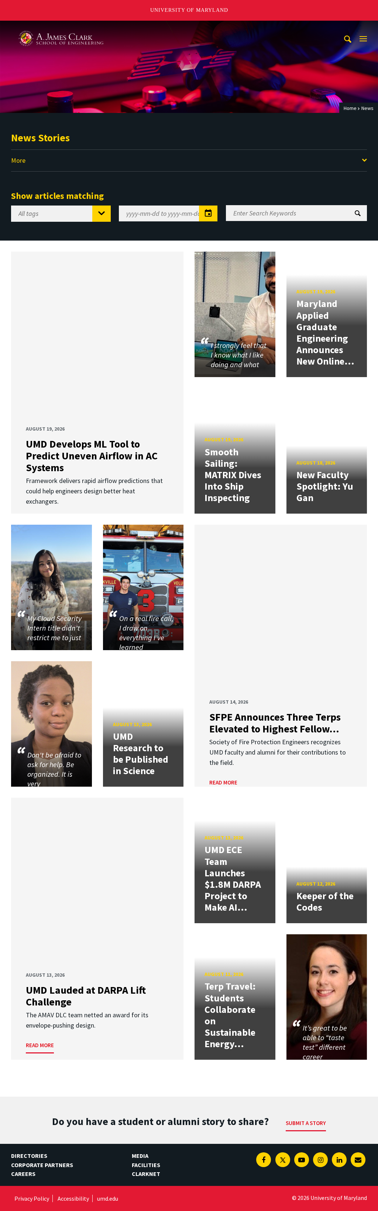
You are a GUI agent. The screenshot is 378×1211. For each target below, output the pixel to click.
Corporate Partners (42, 1165)
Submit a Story (306, 1123)
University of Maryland (189, 10)
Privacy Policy (31, 1198)
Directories (29, 1155)
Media (140, 1155)
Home (350, 108)
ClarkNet (146, 1173)
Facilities (146, 1165)
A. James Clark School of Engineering (60, 27)
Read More (223, 782)
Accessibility (73, 1198)
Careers (23, 1173)
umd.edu (107, 1198)
